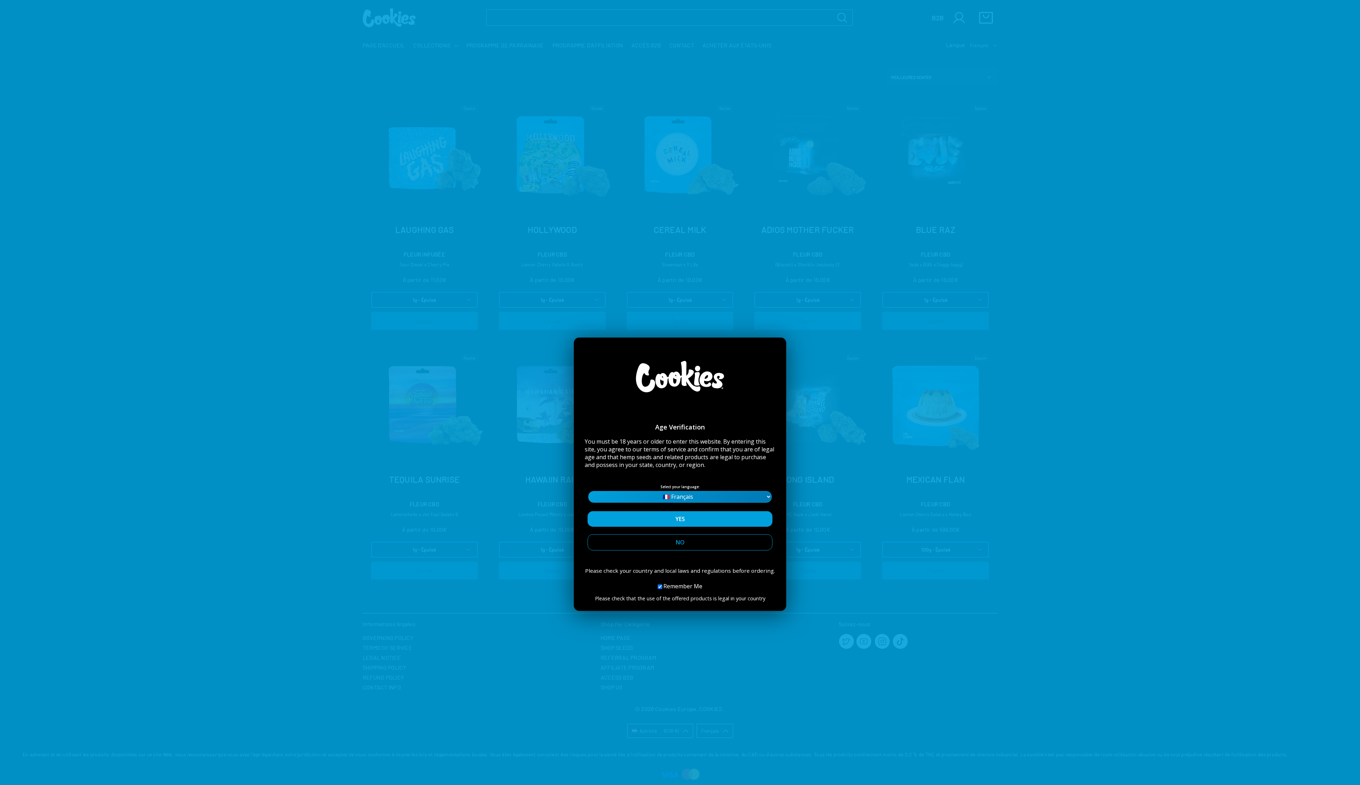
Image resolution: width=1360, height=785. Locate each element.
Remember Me (682, 586)
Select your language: (680, 486)
